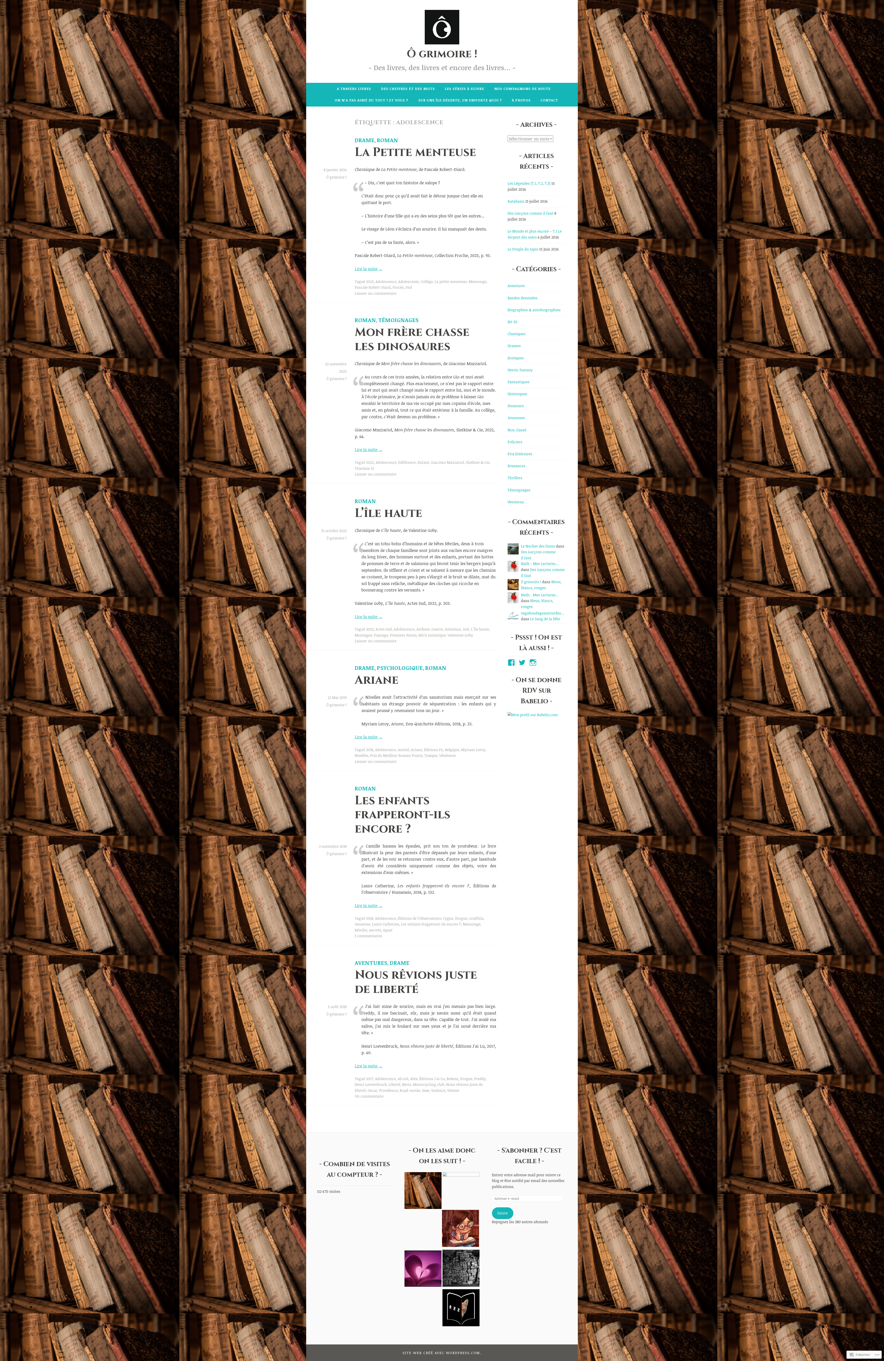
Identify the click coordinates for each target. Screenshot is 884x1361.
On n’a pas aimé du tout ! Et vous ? (371, 100)
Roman (387, 140)
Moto (406, 1084)
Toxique (430, 755)
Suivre (502, 1213)
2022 (370, 281)
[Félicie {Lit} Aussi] (461, 1269)
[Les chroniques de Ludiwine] (461, 1308)
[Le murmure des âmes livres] (461, 1190)
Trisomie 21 (364, 468)
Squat (388, 930)
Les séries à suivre (464, 88)
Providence (388, 1090)
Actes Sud (383, 629)
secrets (375, 930)
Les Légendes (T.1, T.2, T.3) (529, 183)
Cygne (448, 918)
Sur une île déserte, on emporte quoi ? (460, 100)
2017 (369, 1078)
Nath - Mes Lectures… (540, 563)
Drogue (461, 918)
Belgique (452, 749)
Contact (549, 100)
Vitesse (453, 1090)
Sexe (425, 1090)
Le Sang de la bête (545, 618)
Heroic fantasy (520, 369)
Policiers (515, 441)
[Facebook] (512, 662)
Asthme (423, 629)
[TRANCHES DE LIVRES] (460, 1229)
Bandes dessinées (522, 297)
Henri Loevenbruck (371, 1084)
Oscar (372, 1090)
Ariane (376, 680)
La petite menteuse (451, 281)
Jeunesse (362, 924)
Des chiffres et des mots (408, 88)
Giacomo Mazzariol (447, 462)
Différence (407, 462)
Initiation (453, 629)
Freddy (480, 1078)
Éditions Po (433, 749)
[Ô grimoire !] (423, 1191)
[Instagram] (533, 662)
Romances (516, 465)
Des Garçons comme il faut (530, 213)
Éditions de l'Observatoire (419, 918)
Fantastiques (518, 381)
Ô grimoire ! (442, 54)
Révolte (361, 930)
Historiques (517, 393)
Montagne (363, 635)
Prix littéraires (520, 453)
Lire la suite (369, 268)
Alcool (403, 1078)
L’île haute (388, 513)
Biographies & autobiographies (534, 309)
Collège (427, 281)
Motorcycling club (428, 1084)
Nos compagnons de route (522, 88)
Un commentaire (369, 1096)
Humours (516, 405)
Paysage (381, 635)
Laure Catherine (385, 924)
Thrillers (515, 477)
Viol (409, 287)
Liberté (394, 1084)
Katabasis (516, 201)
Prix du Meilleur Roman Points (396, 755)
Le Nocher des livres (538, 546)
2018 (369, 749)
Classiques (517, 333)
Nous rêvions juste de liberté (416, 982)
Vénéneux (447, 755)
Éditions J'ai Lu (432, 1078)
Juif (466, 629)
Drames (514, 345)
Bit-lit (513, 321)
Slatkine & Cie (477, 462)
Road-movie (410, 1090)
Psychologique (400, 668)
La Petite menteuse (415, 152)
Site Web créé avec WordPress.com (441, 1352)
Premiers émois (403, 635)
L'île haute (480, 629)
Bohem (452, 1078)
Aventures (371, 962)
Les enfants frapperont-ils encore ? (402, 815)
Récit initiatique (432, 635)
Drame (365, 140)
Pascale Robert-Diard (373, 287)
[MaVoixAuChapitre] (423, 1269)
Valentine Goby (460, 635)
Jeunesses (516, 417)
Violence (438, 1090)
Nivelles (361, 755)
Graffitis (476, 918)
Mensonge (477, 281)
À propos (521, 100)
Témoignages (398, 320)
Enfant (423, 462)
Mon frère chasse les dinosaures (412, 339)
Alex (413, 1078)
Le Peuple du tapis (523, 249)
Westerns (516, 502)
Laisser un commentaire (375, 293)
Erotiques (516, 357)
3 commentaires (368, 935)
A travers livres (354, 88)
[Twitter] (522, 662)
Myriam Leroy (473, 749)
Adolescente (408, 281)
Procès (398, 287)
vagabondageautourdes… (542, 613)
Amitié (403, 749)
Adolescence (385, 281)
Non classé (517, 430)
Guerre (437, 629)
